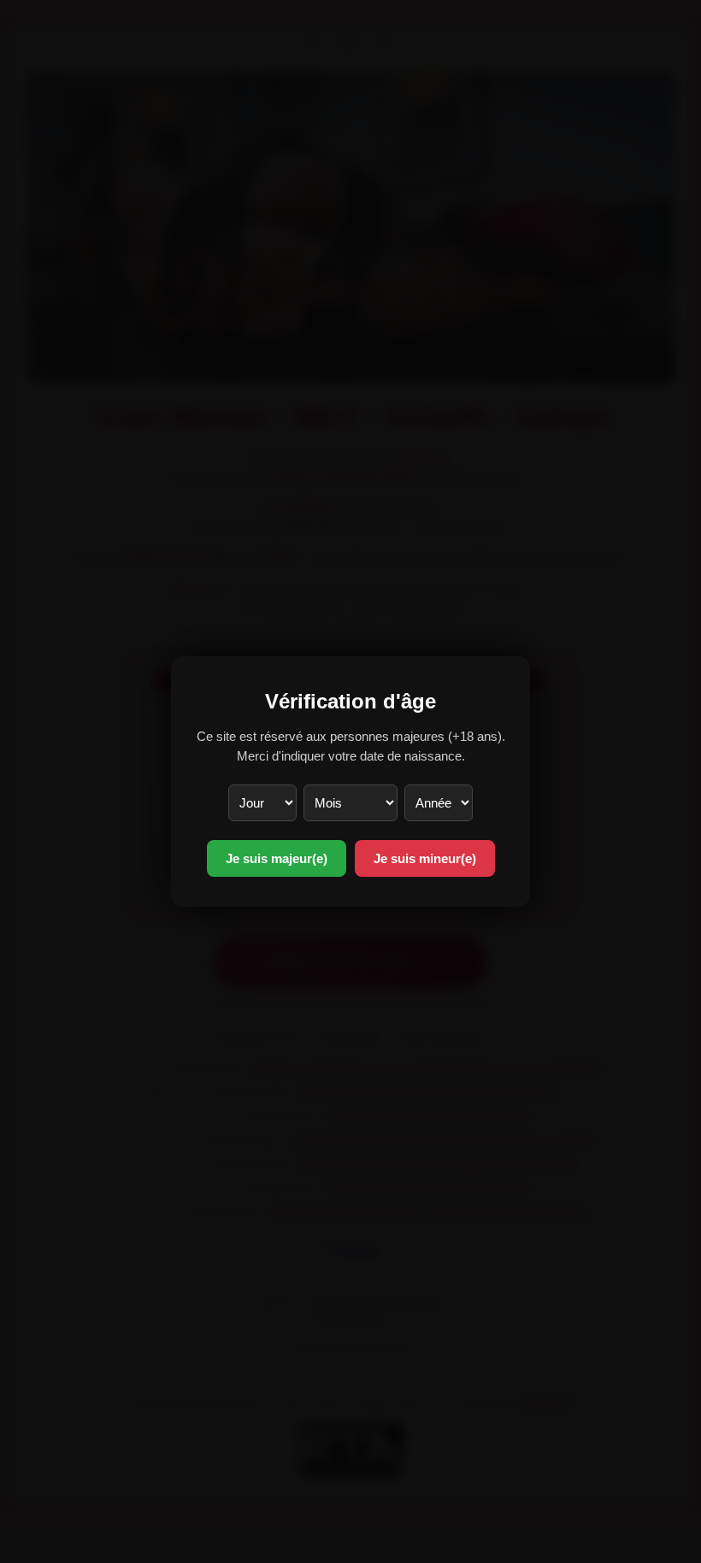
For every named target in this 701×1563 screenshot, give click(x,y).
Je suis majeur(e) (276, 858)
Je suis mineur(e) (425, 858)
